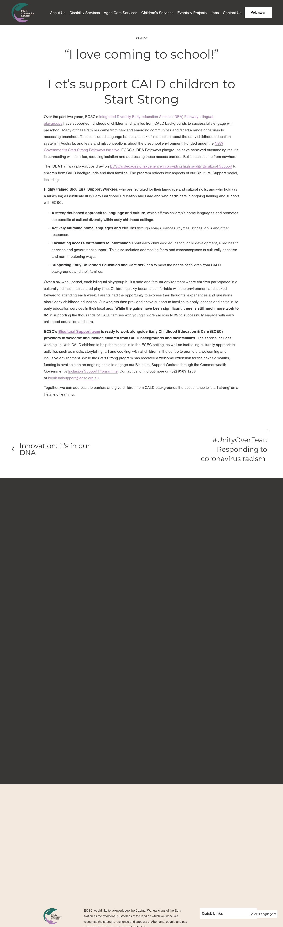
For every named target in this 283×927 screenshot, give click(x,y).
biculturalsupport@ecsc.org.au (73, 377)
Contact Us (232, 12)
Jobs (215, 12)
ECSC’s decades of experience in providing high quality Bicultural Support (171, 165)
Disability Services (84, 12)
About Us (57, 12)
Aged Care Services (120, 12)
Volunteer (258, 12)
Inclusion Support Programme (93, 370)
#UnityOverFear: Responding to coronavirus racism (234, 449)
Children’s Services (157, 12)
